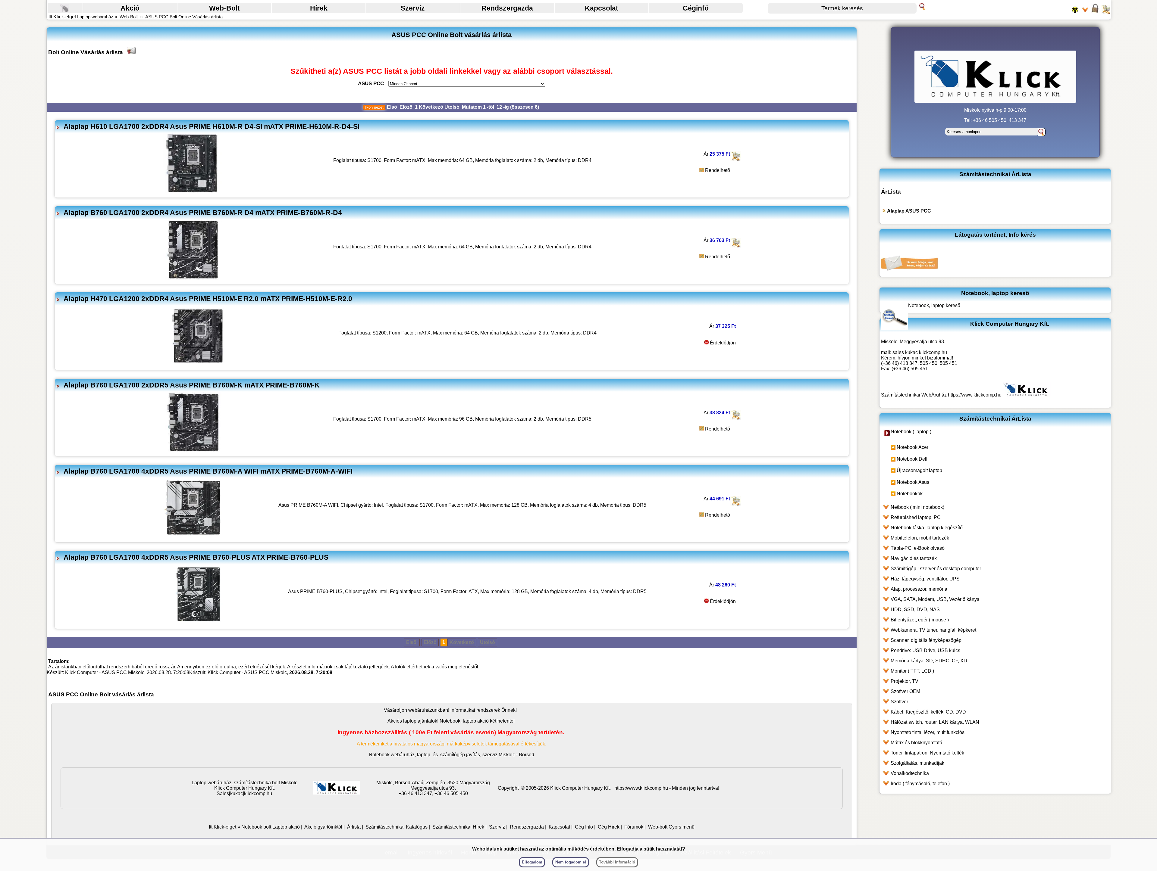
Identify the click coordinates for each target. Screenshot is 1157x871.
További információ (617, 862)
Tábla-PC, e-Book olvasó (918, 548)
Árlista (354, 826)
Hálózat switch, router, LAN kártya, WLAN (935, 722)
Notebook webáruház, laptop (399, 754)
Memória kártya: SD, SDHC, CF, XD (929, 660)
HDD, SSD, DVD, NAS (915, 609)
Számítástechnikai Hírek (458, 826)
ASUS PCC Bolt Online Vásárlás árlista (184, 16)
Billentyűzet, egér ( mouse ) (920, 619)
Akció (130, 8)
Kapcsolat (601, 8)
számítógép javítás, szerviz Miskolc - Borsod (487, 754)
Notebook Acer (912, 447)
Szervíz (413, 8)
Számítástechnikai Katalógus (396, 826)
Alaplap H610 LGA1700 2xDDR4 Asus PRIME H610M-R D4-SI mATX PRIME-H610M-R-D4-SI (211, 126)
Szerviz (497, 826)
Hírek (319, 8)
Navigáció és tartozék (914, 558)
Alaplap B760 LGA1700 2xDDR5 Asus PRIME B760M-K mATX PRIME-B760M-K (192, 385)
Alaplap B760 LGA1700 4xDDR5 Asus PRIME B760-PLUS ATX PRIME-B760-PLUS (196, 557)
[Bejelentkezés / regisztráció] (1095, 12)
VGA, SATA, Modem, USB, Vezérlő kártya (935, 599)
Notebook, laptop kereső (934, 305)
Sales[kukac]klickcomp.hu (244, 793)
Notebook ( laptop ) (911, 431)
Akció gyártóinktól (323, 826)
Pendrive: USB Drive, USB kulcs (925, 650)
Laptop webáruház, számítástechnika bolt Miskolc (244, 782)
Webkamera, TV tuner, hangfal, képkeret (933, 630)
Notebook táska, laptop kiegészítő (927, 527)
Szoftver (899, 701)
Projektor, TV (904, 681)
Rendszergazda (507, 8)
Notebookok (910, 493)
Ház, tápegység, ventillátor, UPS (925, 578)
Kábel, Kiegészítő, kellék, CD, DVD (928, 711)
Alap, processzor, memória (919, 589)
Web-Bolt (224, 8)
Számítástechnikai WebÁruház (914, 394)
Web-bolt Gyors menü (671, 826)
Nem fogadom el (570, 862)
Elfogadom (532, 862)
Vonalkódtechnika (910, 773)
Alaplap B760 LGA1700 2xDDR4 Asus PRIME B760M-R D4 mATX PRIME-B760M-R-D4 (203, 212)
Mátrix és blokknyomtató (916, 742)
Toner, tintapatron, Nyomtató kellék (927, 752)
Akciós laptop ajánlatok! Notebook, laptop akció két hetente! (451, 720)
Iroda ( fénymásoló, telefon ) (920, 783)
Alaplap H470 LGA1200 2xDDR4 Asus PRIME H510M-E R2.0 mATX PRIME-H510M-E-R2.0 (208, 299)
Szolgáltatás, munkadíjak (917, 763)
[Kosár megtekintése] (1105, 12)
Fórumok (633, 826)
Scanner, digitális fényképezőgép (926, 640)
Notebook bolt (256, 826)
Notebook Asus (913, 482)
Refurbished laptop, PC (916, 517)
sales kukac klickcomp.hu (919, 352)
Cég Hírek (608, 826)
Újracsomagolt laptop (919, 470)
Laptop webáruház (95, 16)
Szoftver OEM (905, 691)
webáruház (420, 710)
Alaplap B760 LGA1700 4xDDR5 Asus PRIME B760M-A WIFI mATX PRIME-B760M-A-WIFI (208, 471)
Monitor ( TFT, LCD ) (912, 670)
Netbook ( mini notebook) (917, 507)
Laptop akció (286, 826)
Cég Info (584, 826)
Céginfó (696, 8)
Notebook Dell (912, 459)
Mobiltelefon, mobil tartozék (920, 537)
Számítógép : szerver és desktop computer (936, 568)
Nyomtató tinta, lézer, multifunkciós (927, 732)
